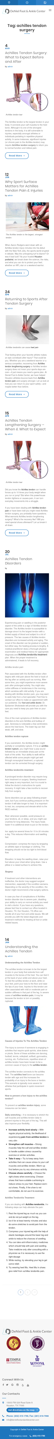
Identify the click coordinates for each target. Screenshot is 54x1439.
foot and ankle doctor (31, 702)
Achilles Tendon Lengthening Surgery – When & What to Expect (25, 424)
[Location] (9, 2)
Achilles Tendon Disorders (18, 561)
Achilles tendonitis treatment (32, 654)
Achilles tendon (28, 489)
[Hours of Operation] (27, 2)
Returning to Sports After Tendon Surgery (26, 301)
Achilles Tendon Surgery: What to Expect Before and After (26, 57)
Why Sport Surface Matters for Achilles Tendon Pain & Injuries (24, 186)
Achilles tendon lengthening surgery (25, 365)
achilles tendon (40, 1064)
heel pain (34, 347)
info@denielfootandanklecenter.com (22, 1419)
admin (10, 66)
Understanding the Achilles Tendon (21, 948)
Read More (19, 155)
